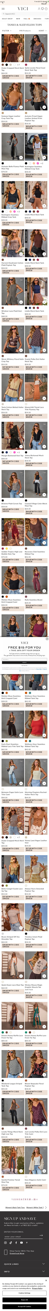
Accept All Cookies (24, 1306)
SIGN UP (24, 662)
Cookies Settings (24, 1293)
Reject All (24, 1300)
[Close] (46, 1280)
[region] (24, 1294)
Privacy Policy (37, 1288)
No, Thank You (24, 665)
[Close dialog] (47, 639)
